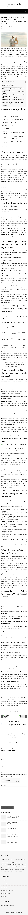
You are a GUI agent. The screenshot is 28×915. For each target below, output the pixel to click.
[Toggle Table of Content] (23, 82)
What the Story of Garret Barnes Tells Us (13, 102)
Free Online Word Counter (8, 890)
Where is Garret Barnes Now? (10, 97)
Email (3, 759)
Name (3, 753)
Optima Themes (18, 912)
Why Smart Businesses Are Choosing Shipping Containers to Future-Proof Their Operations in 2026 (13, 841)
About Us (3, 880)
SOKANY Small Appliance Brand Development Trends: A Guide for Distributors (13, 823)
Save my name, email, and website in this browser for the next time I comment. (14, 775)
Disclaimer (4, 887)
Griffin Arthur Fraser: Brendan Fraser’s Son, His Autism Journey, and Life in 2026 (14, 364)
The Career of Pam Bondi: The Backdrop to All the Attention (14, 100)
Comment (4, 785)
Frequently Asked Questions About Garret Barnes (14, 104)
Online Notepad (5, 893)
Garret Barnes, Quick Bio (8, 84)
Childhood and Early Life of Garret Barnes (12, 87)
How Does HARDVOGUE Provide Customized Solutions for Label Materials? (13, 817)
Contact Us (4, 884)
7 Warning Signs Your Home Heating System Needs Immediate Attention (12, 835)
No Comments (14, 711)
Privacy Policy (4, 896)
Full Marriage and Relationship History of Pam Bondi (14, 92)
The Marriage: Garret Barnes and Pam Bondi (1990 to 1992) (14, 89)
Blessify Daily (14, 3)
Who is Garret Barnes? (8, 85)
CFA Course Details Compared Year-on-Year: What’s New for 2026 (12, 829)
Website (3, 766)
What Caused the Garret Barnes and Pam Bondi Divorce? (14, 95)
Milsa (4, 26)
